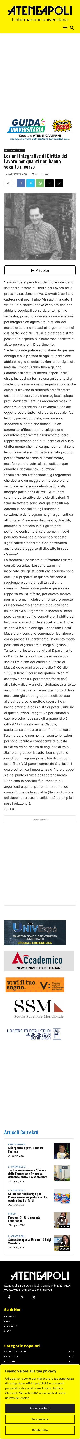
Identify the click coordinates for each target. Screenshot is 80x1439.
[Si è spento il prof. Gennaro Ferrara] (62, 1151)
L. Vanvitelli (17, 1167)
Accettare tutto (40, 1408)
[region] (40, 1401)
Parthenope (16, 1144)
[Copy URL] (59, 183)
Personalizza (40, 1419)
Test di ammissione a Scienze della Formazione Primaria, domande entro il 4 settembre (27, 1173)
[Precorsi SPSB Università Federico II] (62, 1220)
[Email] (49, 183)
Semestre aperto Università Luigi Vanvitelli (29, 1241)
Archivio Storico (14, 150)
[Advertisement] (40, 77)
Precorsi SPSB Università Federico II (24, 1219)
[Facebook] (21, 183)
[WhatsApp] (40, 183)
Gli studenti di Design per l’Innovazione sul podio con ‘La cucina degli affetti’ (27, 1197)
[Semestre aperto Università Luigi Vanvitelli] (62, 1243)
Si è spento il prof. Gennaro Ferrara (26, 1149)
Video (12, 1214)
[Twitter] (30, 183)
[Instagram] (21, 1298)
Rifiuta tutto (40, 1430)
